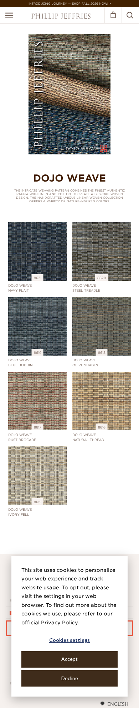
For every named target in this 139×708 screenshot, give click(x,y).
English (117, 703)
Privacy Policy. (60, 622)
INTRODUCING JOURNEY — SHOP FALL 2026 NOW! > (70, 3)
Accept (69, 659)
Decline (69, 678)
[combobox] (114, 703)
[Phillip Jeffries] (61, 17)
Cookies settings (69, 640)
